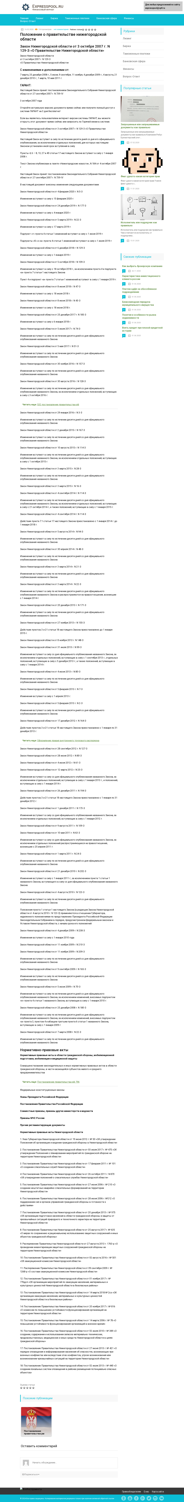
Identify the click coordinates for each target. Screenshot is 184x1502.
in (155, 1498)
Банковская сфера (106, 18)
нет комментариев (61, 29)
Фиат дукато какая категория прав (140, 176)
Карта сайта (158, 1491)
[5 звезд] (95, 29)
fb (136, 1498)
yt (130, 1498)
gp (142, 1498)
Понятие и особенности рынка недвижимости (139, 316)
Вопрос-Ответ (28, 21)
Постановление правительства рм (34, 1432)
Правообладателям (131, 1491)
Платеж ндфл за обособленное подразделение (139, 290)
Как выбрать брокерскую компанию (142, 266)
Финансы (129, 18)
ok (123, 1498)
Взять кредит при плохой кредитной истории (142, 329)
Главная (24, 18)
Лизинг (39, 18)
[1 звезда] (83, 29)
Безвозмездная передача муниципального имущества (138, 303)
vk (161, 1498)
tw (149, 1498)
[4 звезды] (92, 29)
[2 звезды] (86, 29)
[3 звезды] (89, 29)
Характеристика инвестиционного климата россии (141, 277)
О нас (146, 1491)
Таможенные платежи (77, 18)
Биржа (54, 18)
